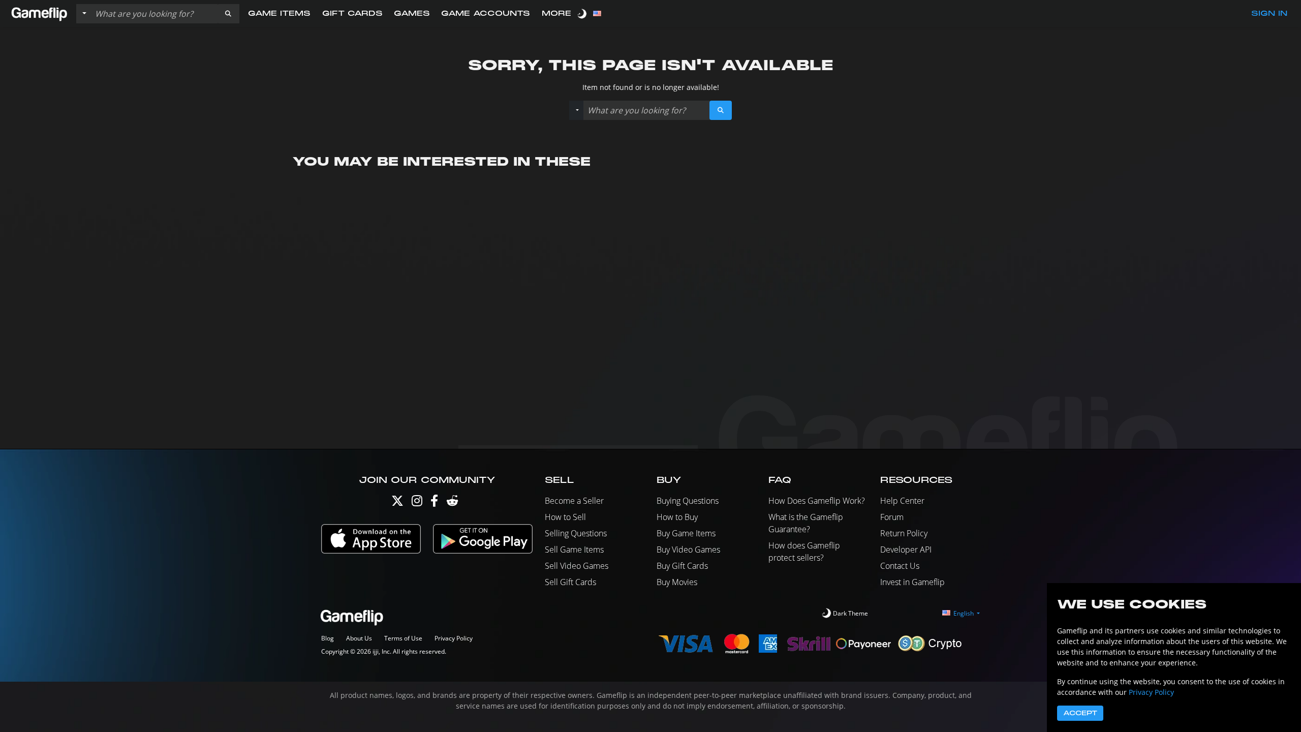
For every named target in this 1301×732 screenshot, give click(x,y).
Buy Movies (677, 582)
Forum (892, 517)
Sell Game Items (574, 549)
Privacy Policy (454, 638)
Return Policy (903, 533)
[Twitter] (397, 503)
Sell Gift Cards (570, 582)
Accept (1080, 713)
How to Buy (677, 517)
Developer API (906, 549)
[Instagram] (417, 503)
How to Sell (565, 517)
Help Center (902, 500)
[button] (228, 13)
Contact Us (899, 565)
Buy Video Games (688, 549)
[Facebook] (434, 503)
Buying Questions (688, 500)
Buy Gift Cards (682, 565)
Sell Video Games (576, 565)
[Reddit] (452, 503)
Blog (327, 638)
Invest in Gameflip (912, 582)
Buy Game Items (686, 533)
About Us (359, 638)
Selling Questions (576, 533)
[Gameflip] (39, 13)
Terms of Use (403, 638)
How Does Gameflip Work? (816, 500)
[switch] (583, 13)
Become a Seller (574, 500)
